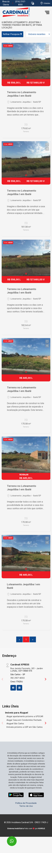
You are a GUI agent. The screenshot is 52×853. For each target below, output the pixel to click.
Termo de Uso (26, 806)
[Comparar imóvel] (47, 50)
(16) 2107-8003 (17, 678)
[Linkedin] (19, 688)
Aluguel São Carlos (15, 723)
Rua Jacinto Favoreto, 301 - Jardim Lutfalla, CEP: (26, 669)
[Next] (45, 679)
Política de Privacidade (26, 803)
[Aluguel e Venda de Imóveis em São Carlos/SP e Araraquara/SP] (22, 12)
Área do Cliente (6, 3)
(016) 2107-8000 (20, 3)
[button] (32, 3)
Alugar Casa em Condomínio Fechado (24, 720)
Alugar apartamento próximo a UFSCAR (25, 716)
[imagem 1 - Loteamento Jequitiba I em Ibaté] (26, 553)
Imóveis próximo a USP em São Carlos (25, 727)
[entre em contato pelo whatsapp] (9, 839)
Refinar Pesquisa (11, 34)
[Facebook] (13, 688)
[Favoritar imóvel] (47, 46)
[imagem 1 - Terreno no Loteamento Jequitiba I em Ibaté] (26, 61)
